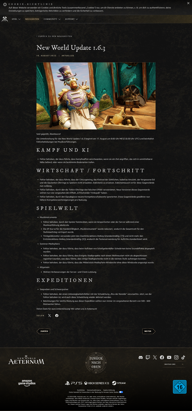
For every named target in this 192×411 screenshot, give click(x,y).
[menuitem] (16, 19)
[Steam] (119, 383)
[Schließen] (188, 3)
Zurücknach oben (96, 363)
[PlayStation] (73, 383)
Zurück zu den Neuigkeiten (55, 36)
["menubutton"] (16, 19)
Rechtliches (81, 390)
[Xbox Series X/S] (96, 383)
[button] (96, 95)
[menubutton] (174, 364)
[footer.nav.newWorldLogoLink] (26, 360)
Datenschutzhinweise (94, 390)
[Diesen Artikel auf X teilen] (49, 315)
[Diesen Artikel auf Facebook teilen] (56, 315)
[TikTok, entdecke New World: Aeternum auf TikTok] (183, 357)
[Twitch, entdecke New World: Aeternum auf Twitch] (148, 357)
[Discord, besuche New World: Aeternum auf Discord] (141, 357)
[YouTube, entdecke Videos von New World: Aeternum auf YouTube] (169, 357)
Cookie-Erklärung (109, 390)
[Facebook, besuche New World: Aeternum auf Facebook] (162, 357)
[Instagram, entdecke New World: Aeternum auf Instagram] (176, 357)
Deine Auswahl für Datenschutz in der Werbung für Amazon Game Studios (94, 392)
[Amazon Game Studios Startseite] (26, 383)
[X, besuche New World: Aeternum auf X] (155, 357)
